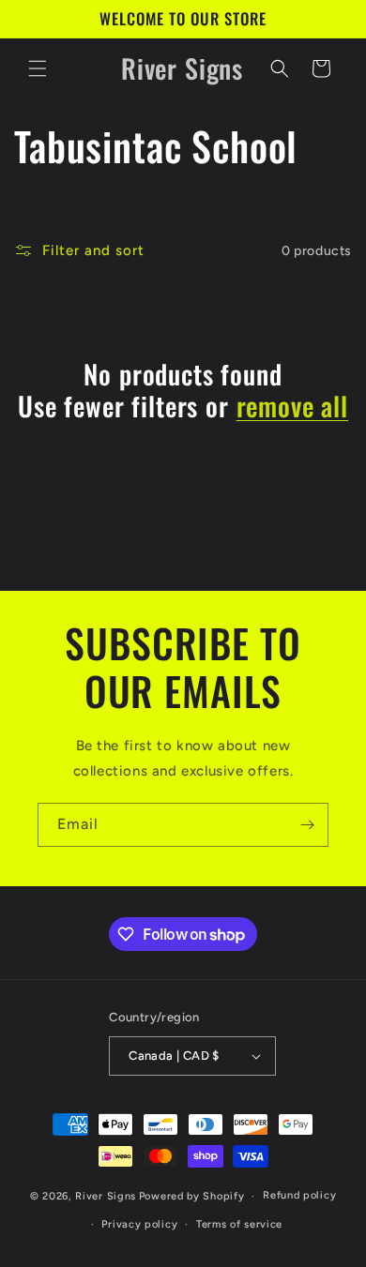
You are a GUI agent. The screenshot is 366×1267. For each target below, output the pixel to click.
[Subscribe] (307, 825)
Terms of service (239, 1224)
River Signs (105, 1196)
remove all (292, 406)
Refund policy (299, 1195)
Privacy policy (139, 1224)
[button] (37, 68)
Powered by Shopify (192, 1196)
